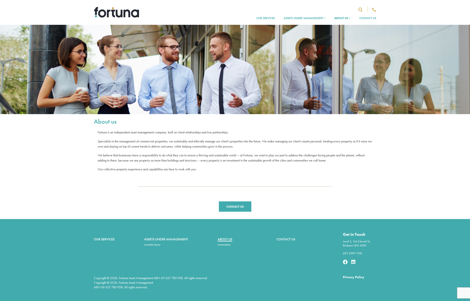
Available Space (152, 244)
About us (341, 18)
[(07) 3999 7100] (374, 10)
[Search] (360, 9)
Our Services (265, 18)
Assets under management (303, 18)
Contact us (367, 18)
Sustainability (224, 244)
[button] (235, 206)
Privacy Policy (353, 277)
